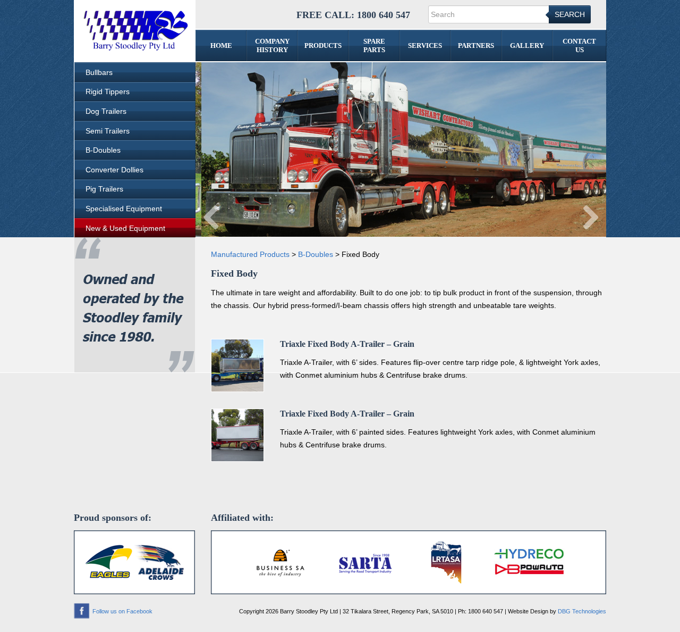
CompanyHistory (272, 45)
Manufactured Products (250, 254)
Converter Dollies (114, 169)
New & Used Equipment (125, 228)
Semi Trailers (108, 131)
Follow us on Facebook (122, 611)
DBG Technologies (582, 611)
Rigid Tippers (108, 91)
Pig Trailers (104, 189)
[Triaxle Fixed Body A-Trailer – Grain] (237, 365)
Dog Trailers (106, 111)
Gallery (527, 45)
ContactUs (579, 45)
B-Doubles (103, 150)
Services (425, 45)
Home (221, 45)
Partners (476, 45)
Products (323, 45)
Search (570, 14)
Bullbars (99, 72)
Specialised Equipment (124, 208)
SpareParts (374, 45)
